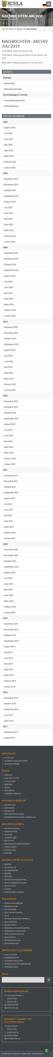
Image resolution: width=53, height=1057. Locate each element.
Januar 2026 (9, 168)
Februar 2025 (10, 236)
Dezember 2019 (11, 624)
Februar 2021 (10, 533)
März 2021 (9, 527)
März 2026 (9, 156)
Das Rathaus (9, 805)
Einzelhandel (10, 847)
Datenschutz (26, 1054)
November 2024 (11, 259)
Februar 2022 (10, 458)
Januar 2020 (9, 612)
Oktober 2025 (10, 190)
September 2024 (11, 270)
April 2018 (8, 721)
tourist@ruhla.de (13, 1038)
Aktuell (11, 29)
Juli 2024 (8, 281)
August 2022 (9, 424)
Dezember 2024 (11, 253)
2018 (5, 692)
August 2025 (9, 202)
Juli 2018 (8, 715)
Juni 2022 (8, 435)
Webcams (8, 784)
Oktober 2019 (10, 635)
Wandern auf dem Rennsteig (17, 928)
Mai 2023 (8, 367)
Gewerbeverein (11, 967)
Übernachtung (11, 906)
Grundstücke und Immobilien (17, 964)
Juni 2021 (8, 510)
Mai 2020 (8, 589)
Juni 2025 (8, 213)
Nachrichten (9, 83)
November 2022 (11, 407)
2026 (5, 122)
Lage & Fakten (10, 955)
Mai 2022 (8, 441)
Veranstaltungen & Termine (15, 95)
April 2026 (8, 150)
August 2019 (9, 646)
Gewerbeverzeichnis (13, 961)
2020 (5, 544)
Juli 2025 (8, 207)
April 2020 (8, 595)
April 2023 (8, 373)
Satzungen (9, 808)
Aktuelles (20, 29)
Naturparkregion (12, 940)
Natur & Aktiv (10, 925)
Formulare (9, 811)
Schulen (8, 835)
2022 (5, 396)
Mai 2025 (8, 219)
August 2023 (9, 350)
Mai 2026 (8, 145)
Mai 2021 (8, 515)
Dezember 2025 (11, 179)
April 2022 (8, 447)
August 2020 (9, 572)
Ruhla (4, 29)
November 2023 (11, 333)
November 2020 (11, 555)
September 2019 (11, 641)
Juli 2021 (8, 504)
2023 (5, 322)
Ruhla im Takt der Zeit (22, 51)
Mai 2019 (8, 664)
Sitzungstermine (11, 106)
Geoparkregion (11, 943)
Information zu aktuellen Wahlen (19, 817)
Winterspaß (10, 937)
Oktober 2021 (10, 487)
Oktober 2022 (10, 413)
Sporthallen (10, 867)
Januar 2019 (9, 687)
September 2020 (11, 567)
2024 (5, 247)
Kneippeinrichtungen (14, 892)
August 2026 (9, 127)
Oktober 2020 (10, 561)
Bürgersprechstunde (14, 814)
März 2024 (9, 304)
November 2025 (11, 184)
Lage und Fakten (11, 778)
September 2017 (11, 732)
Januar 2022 (9, 464)
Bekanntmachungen (13, 89)
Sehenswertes (10, 922)
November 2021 (11, 481)
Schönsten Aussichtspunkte (17, 919)
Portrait (8, 775)
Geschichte (9, 791)
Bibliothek (9, 841)
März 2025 (9, 230)
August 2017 (9, 738)
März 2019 (9, 675)
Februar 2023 (10, 384)
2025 (5, 173)
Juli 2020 (8, 578)
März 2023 (9, 379)
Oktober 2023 (10, 338)
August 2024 (9, 276)
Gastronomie (10, 909)
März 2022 (9, 453)
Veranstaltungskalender (14, 100)
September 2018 (11, 709)
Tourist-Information (13, 903)
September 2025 (11, 196)
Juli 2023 (8, 356)
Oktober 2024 (10, 264)
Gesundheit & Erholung (15, 931)
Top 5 (6, 916)
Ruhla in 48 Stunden (13, 913)
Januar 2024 (9, 316)
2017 (5, 726)
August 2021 (9, 498)
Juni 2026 (8, 139)
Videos (7, 787)
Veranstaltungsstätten (15, 880)
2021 (5, 470)
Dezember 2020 (11, 549)
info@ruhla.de (12, 1008)
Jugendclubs (10, 838)
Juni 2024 (8, 287)
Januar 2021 (9, 538)
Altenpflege (10, 850)
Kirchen (8, 853)
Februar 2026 (10, 162)
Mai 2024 (8, 293)
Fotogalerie (10, 781)
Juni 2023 (8, 361)
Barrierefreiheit (38, 1054)
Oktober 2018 (10, 704)
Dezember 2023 (11, 327)
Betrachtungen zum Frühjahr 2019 (28, 63)
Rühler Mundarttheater (15, 883)
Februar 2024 (10, 310)
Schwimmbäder (11, 870)
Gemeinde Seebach (12, 794)
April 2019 (8, 669)
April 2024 (8, 299)
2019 (5, 618)
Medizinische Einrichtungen (17, 844)
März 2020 (9, 601)
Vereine (7, 864)
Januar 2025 (9, 242)
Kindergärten (10, 831)
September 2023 (11, 344)
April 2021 (8, 521)
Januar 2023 (9, 390)
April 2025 (8, 224)
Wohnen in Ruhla (12, 828)
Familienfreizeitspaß (14, 934)
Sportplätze (10, 886)
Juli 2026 (8, 133)
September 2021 (11, 492)
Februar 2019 (10, 681)
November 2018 (11, 698)
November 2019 (11, 629)
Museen (7, 874)
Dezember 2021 (11, 475)
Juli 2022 (8, 430)
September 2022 (11, 418)
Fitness (7, 889)
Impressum (17, 1054)
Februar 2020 (10, 607)
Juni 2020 (8, 584)
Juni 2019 (8, 658)
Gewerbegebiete (11, 958)
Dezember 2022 (11, 401)
